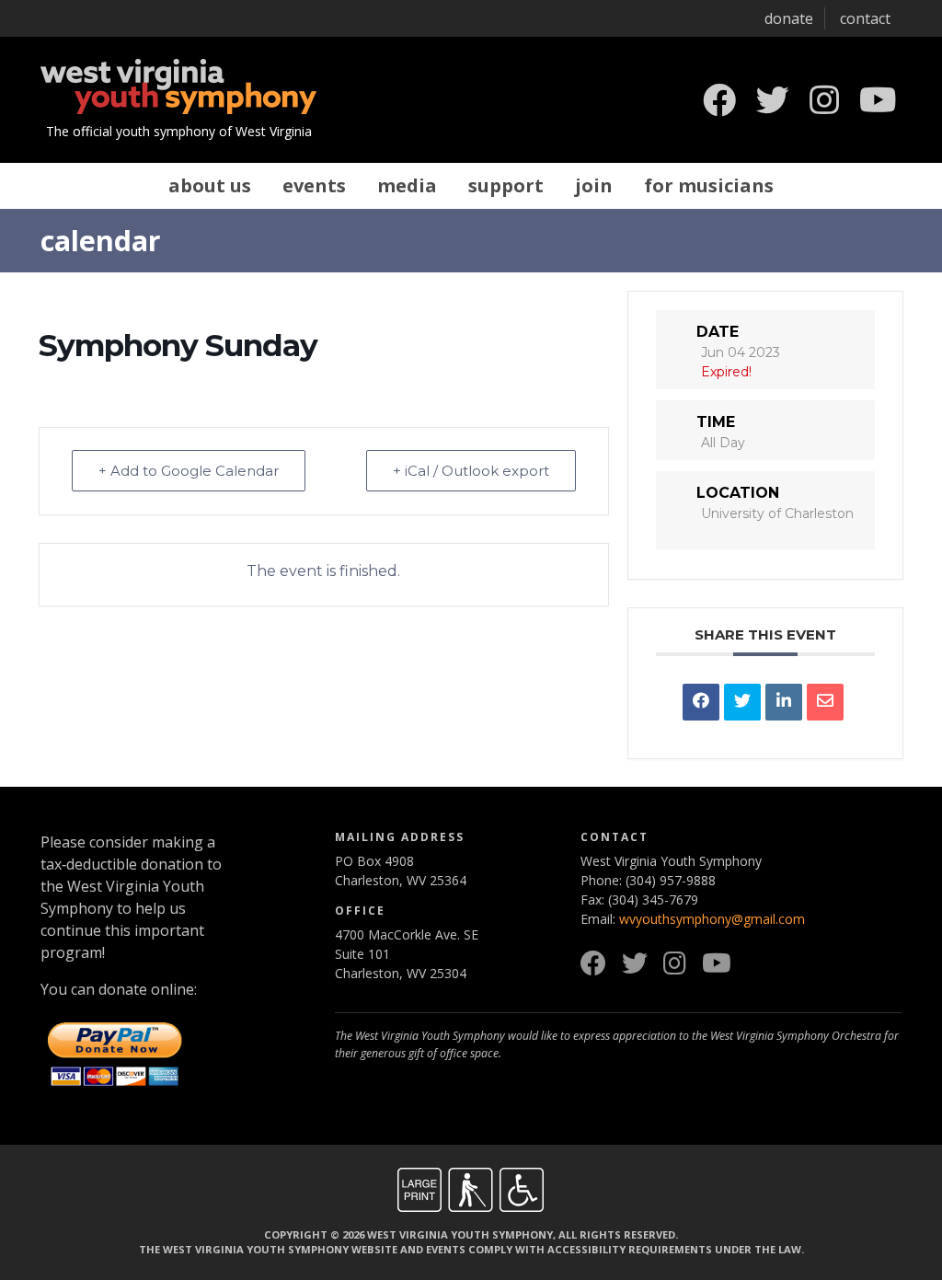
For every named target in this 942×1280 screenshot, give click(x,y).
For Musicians (709, 185)
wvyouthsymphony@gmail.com (712, 919)
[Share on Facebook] (701, 702)
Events (314, 185)
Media (407, 185)
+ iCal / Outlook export (471, 470)
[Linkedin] (783, 702)
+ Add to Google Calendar (188, 470)
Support (506, 185)
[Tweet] (742, 702)
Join (594, 185)
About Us (209, 185)
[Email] (825, 702)
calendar (100, 240)
